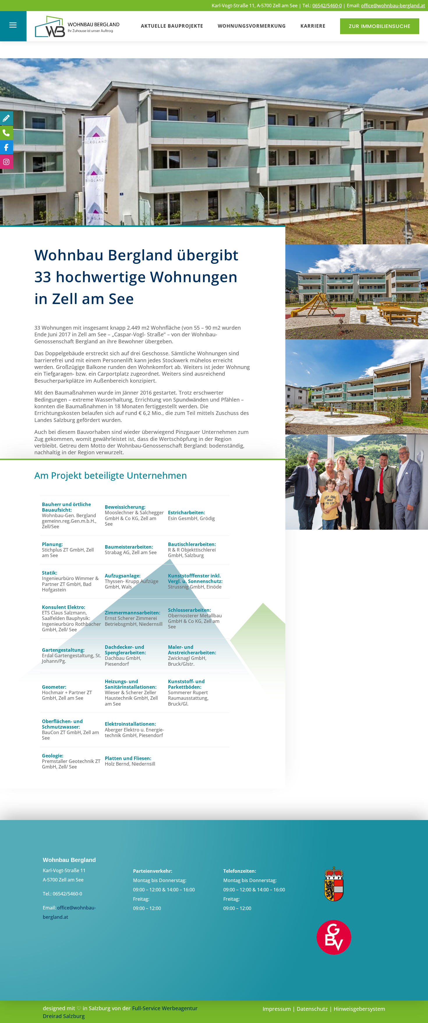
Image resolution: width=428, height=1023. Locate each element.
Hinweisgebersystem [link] (359, 1008)
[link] (77, 38)
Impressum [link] (277, 1008)
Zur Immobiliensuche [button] (380, 26)
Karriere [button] (313, 26)
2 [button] (215, 233)
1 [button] (207, 233)
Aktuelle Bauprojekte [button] (172, 26)
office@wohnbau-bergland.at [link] (393, 5)
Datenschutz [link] (312, 1008)
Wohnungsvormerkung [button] (252, 26)
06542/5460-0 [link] (327, 5)
